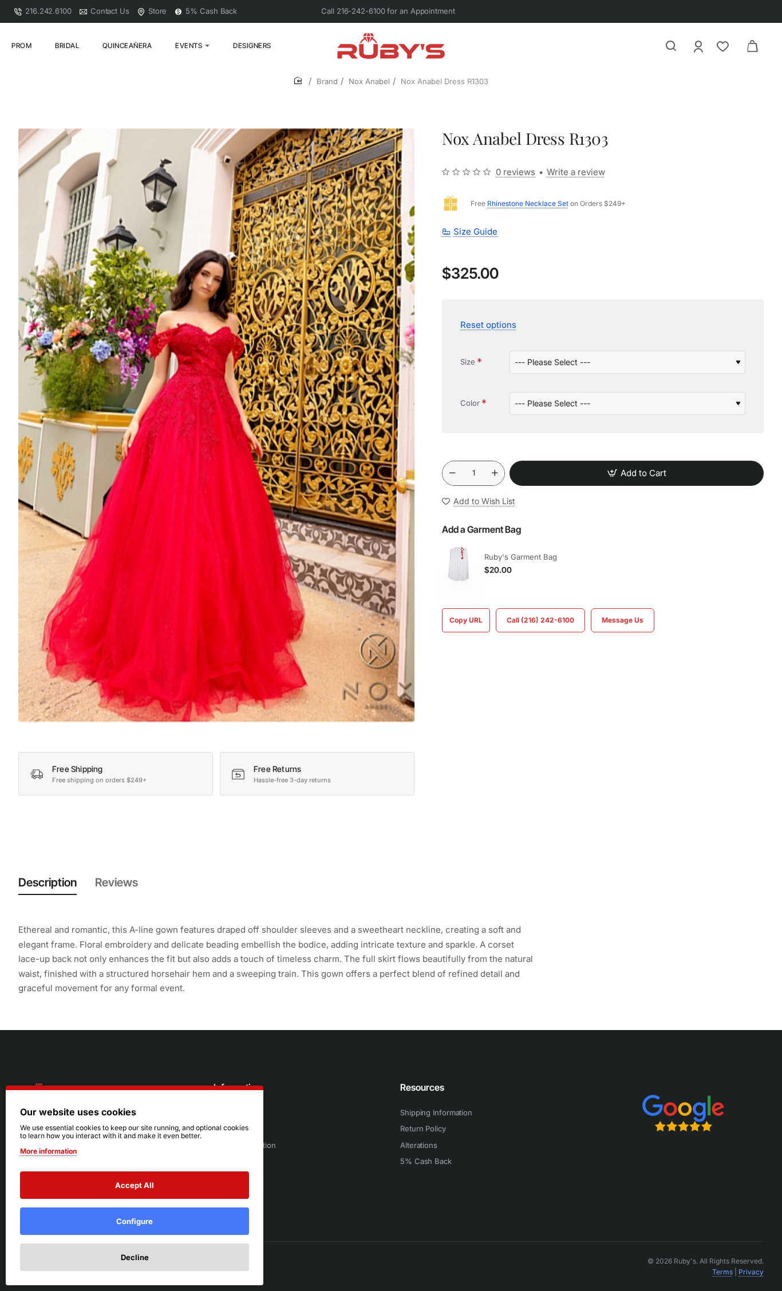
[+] (494, 473)
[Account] (699, 46)
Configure (134, 1221)
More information (48, 1151)
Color (470, 402)
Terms (722, 1272)
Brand (327, 81)
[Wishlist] (724, 46)
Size (467, 361)
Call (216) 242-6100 (540, 620)
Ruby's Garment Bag (520, 556)
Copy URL (466, 620)
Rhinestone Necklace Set (527, 203)
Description (47, 882)
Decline (135, 1257)
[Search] (670, 45)
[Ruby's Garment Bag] (459, 564)
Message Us (622, 620)
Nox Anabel (369, 81)
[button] (637, 473)
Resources (422, 1087)
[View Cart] (752, 45)
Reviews (116, 882)
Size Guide (475, 231)
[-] (452, 473)
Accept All (134, 1185)
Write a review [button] (576, 172)
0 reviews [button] (515, 172)
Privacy (751, 1272)
